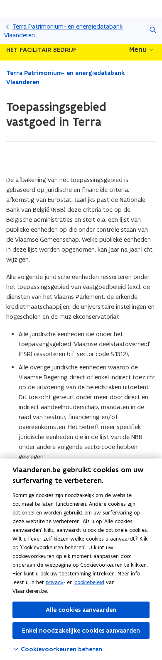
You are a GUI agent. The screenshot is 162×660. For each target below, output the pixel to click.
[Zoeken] (152, 31)
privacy (55, 582)
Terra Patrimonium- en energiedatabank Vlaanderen (63, 30)
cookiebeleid (89, 582)
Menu (138, 49)
